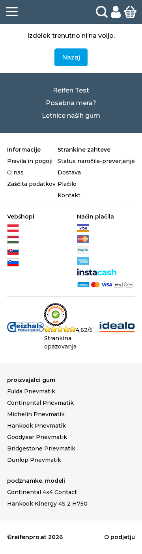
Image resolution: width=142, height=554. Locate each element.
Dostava (69, 172)
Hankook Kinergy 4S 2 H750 (47, 503)
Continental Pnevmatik (40, 402)
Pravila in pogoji (29, 161)
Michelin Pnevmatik (36, 414)
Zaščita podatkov (31, 183)
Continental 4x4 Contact (42, 492)
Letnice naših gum (71, 115)
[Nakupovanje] (130, 11)
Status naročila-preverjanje (96, 161)
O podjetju (119, 537)
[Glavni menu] (12, 12)
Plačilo (67, 183)
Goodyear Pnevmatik (37, 437)
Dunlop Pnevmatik (34, 459)
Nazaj (71, 57)
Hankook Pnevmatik (36, 425)
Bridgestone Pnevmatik (41, 448)
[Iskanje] (101, 12)
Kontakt (69, 195)
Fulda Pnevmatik (31, 391)
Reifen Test (71, 90)
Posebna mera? (71, 103)
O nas (15, 172)
